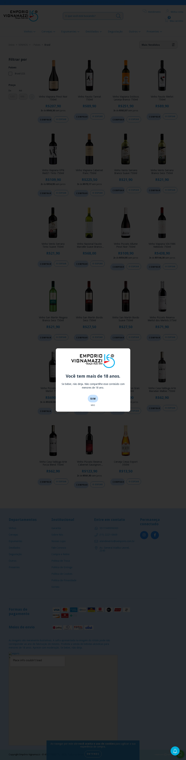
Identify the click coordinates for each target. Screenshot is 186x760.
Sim (93, 398)
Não (93, 405)
